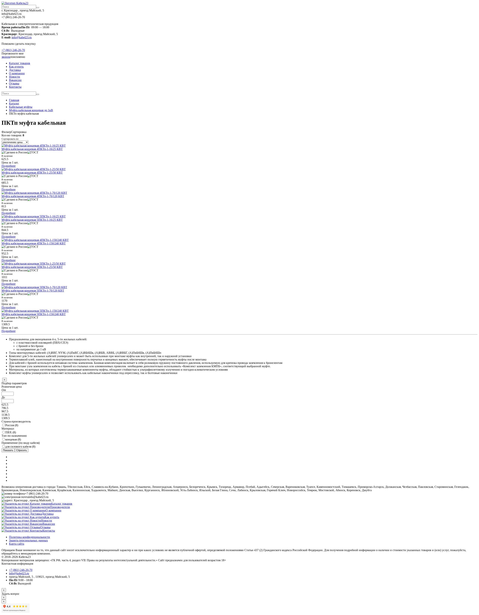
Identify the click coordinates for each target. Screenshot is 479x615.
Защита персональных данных (28, 540)
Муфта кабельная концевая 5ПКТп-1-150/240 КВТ (33, 314)
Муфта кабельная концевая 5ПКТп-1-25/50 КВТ (32, 267)
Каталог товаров (19, 63)
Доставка (15, 70)
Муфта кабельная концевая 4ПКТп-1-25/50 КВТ (32, 172)
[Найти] (37, 7)
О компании (17, 73)
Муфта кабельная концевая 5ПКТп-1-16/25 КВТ (32, 219)
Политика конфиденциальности (29, 537)
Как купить (16, 66)
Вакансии (15, 80)
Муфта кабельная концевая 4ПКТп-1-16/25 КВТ (32, 149)
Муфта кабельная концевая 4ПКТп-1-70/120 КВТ (32, 196)
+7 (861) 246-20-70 (13, 50)
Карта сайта (16, 543)
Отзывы (14, 83)
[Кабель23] (14, 3)
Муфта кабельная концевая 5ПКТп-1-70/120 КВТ (32, 290)
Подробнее (8, 165)
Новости (14, 76)
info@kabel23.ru (22, 37)
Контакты (15, 86)
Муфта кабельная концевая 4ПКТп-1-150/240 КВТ (33, 243)
